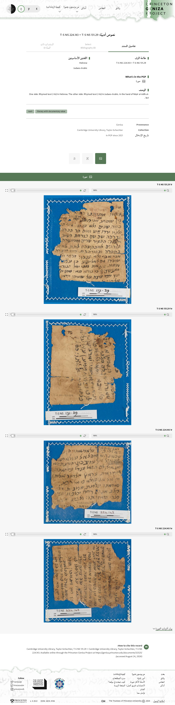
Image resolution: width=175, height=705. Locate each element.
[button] (159, 10)
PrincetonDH (19, 685)
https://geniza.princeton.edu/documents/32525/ (118, 652)
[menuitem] (124, 9)
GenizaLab (18, 682)
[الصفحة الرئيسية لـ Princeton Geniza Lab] (57, 684)
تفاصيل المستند (128, 46)
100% (95, 190)
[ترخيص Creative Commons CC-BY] (103, 701)
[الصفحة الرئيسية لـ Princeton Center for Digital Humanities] (37, 684)
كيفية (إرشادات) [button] (53, 7)
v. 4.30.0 (33, 701)
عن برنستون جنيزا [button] (71, 7)
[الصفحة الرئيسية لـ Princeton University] (18, 701)
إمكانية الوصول (159, 701)
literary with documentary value (51, 111)
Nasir (30, 111)
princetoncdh (19, 689)
